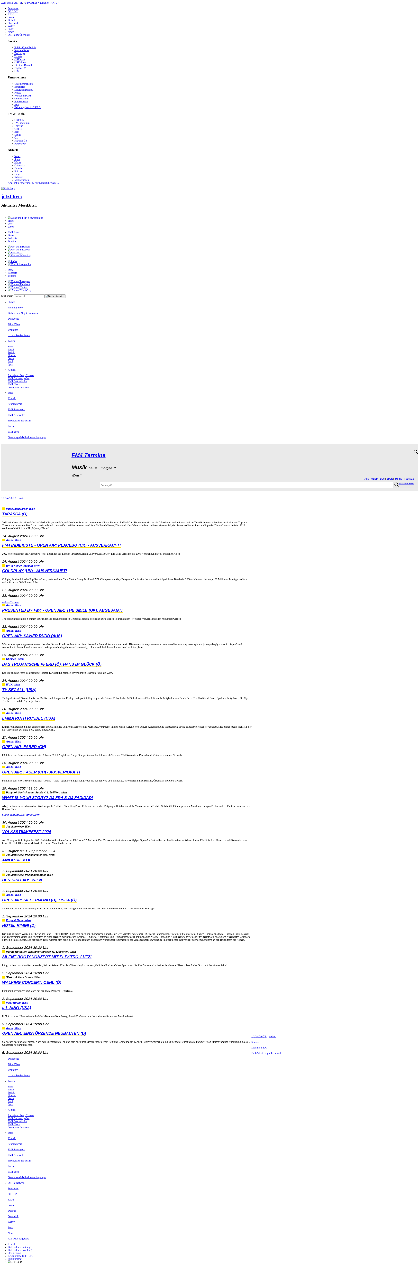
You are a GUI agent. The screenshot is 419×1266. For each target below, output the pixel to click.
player (11, 220)
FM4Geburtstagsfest (18, 378)
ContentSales (21, 98)
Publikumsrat (21, 101)
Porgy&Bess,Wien (18, 920)
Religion (18, 177)
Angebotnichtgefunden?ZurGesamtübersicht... (33, 182)
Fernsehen (13, 8)
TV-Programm (21, 123)
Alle (366, 478)
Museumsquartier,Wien (20, 508)
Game (11, 358)
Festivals (409, 478)
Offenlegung (14, 1253)
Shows (11, 302)
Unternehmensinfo (24, 83)
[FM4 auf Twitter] (17, 287)
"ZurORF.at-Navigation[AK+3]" (41, 2)
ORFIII (18, 128)
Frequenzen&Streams (19, 420)
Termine (12, 241)
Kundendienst (21, 50)
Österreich (13, 23)
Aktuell (12, 369)
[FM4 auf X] (15, 252)
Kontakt (12, 398)
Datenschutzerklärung (19, 1247)
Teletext (18, 125)
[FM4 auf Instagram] (19, 246)
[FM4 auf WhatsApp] (19, 255)
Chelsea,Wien (15, 659)
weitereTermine (10, 602)
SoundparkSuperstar (18, 387)
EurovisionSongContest (21, 375)
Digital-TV (20, 68)
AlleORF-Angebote (18, 1238)
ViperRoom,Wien (17, 1002)
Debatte (12, 20)
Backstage (19, 53)
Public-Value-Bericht (25, 47)
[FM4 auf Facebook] (19, 249)
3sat (16, 131)
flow (10, 223)
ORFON (13, 11)
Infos (10, 392)
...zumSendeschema (19, 335)
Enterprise (19, 86)
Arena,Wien (13, 540)
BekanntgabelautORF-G (21, 1256)
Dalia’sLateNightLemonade (23, 313)
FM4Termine (89, 455)
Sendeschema (15, 403)
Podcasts (12, 238)
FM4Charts (14, 384)
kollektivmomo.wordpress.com (21, 814)
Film (10, 346)
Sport (10, 29)
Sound (11, 17)
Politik (11, 352)
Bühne (398, 478)
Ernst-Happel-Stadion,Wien (23, 565)
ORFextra (19, 59)
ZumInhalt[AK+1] (11, 2)
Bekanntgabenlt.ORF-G (27, 107)
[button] (25, 217)
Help (16, 174)
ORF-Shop (20, 62)
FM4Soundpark (16, 409)
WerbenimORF (23, 95)
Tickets (18, 56)
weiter (22, 498)
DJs (382, 478)
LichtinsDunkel (23, 65)
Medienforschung (23, 89)
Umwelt (12, 355)
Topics (11, 341)
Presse (17, 92)
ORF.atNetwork (16, 1182)
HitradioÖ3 (20, 140)
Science (18, 171)
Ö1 (16, 137)
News (11, 31)
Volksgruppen (21, 180)
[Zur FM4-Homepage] (8, 188)
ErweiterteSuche (406, 483)
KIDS (11, 14)
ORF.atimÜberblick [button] (19, 34)
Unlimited (13, 329)
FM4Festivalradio (17, 381)
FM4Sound (14, 232)
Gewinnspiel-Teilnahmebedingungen (27, 437)
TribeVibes (14, 324)
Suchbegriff (7, 296)
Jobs (16, 104)
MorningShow (16, 307)
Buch (10, 361)
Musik (11, 349)
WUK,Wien (13, 684)
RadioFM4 (20, 143)
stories (11, 226)
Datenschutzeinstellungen (21, 1250)
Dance (11, 235)
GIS (16, 71)
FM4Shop (13, 431)
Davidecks (13, 318)
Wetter (11, 26)
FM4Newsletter (16, 415)
